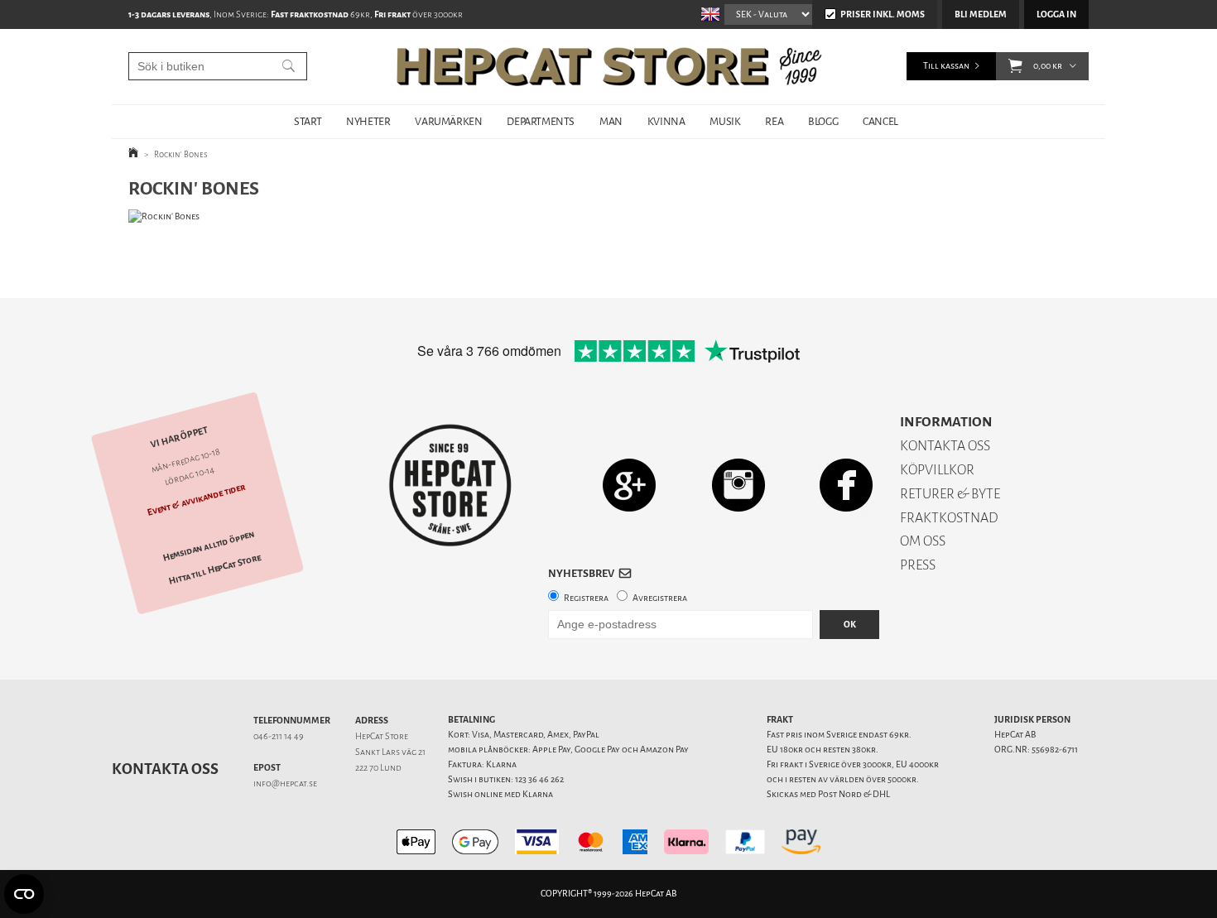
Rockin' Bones (181, 154)
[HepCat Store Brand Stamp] (450, 485)
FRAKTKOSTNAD (949, 517)
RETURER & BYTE (950, 493)
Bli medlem (981, 14)
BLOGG (823, 121)
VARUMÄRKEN (448, 121)
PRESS (918, 565)
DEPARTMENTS (541, 121)
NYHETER (368, 121)
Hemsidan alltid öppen (208, 546)
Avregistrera (660, 598)
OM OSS (922, 541)
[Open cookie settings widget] (24, 894)
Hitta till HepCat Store (215, 569)
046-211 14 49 (278, 736)
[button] (1015, 66)
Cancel (880, 121)
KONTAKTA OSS (945, 445)
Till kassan (946, 66)
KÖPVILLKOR (937, 469)
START (307, 121)
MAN (611, 121)
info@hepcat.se (285, 783)
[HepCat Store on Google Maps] (629, 484)
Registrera (586, 598)
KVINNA (666, 121)
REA (774, 121)
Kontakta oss (165, 769)
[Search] (288, 66)
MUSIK (725, 121)
